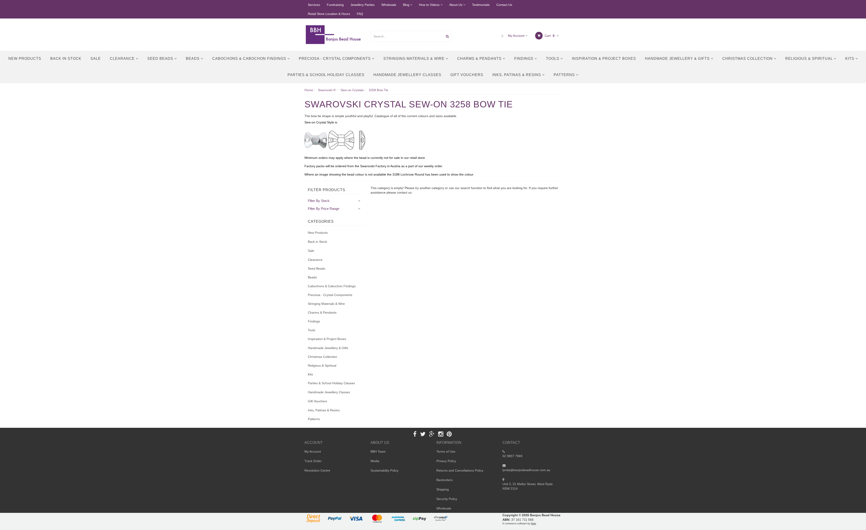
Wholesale (388, 5)
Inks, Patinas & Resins (517, 75)
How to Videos (429, 5)
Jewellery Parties (362, 5)
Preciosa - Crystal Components (335, 58)
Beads (193, 58)
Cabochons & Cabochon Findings (249, 58)
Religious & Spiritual (809, 58)
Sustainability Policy (384, 470)
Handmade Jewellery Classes (407, 75)
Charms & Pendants (480, 58)
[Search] (447, 36)
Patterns (565, 75)
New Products (24, 58)
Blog (406, 5)
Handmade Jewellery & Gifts (678, 58)
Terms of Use (445, 451)
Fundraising (335, 5)
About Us (456, 5)
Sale (95, 58)
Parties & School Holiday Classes (326, 75)
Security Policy (446, 499)
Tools (553, 58)
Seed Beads (160, 58)
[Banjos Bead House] (334, 34)
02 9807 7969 (512, 456)
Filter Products (326, 190)
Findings (524, 58)
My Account (516, 35)
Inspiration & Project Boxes (604, 58)
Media (375, 461)
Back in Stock (65, 58)
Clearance (123, 58)
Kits (850, 58)
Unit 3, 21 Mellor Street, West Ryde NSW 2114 (527, 486)
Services (314, 5)
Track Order (313, 461)
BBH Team (378, 451)
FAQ (360, 14)
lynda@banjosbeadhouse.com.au (526, 470)
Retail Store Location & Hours (329, 14)
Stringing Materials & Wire (414, 58)
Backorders (444, 480)
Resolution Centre (317, 470)
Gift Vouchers (466, 75)
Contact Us (504, 5)
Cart (549, 35)
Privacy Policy (446, 461)
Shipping (442, 489)
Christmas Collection (748, 58)
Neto (533, 523)
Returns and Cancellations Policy (459, 470)
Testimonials (481, 5)
